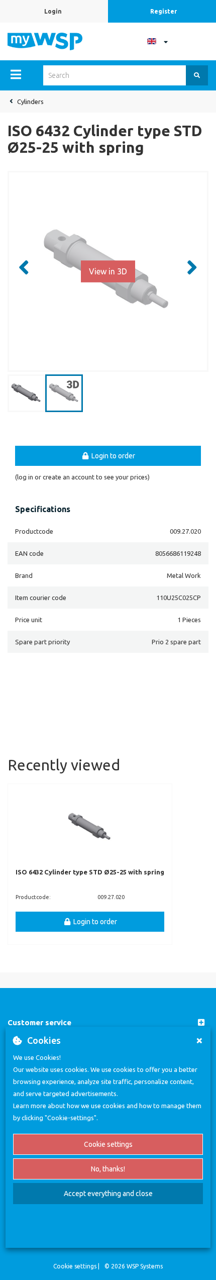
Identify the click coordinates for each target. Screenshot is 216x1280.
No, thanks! (108, 1169)
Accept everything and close (108, 1194)
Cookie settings (108, 1144)
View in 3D (108, 270)
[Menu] (16, 74)
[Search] (197, 75)
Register (163, 11)
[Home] (45, 40)
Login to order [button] (112, 456)
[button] (108, 1023)
